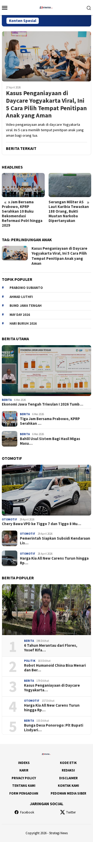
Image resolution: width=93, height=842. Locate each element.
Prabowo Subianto (26, 288)
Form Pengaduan (23, 793)
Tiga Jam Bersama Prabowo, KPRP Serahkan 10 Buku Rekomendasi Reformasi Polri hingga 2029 (22, 214)
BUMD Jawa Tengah (26, 305)
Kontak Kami (68, 785)
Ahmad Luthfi (21, 297)
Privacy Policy (24, 778)
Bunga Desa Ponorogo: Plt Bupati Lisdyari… (53, 727)
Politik (29, 661)
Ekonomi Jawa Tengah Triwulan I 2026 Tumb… (42, 404)
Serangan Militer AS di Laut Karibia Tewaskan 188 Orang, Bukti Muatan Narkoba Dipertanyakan (69, 211)
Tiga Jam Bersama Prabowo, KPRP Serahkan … (50, 421)
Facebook (27, 812)
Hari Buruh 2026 (23, 323)
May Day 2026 (20, 314)
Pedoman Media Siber (68, 793)
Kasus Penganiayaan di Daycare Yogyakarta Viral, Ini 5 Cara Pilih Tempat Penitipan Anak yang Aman (46, 104)
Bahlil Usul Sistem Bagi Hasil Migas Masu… (50, 441)
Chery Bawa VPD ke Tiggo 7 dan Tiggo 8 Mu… (41, 523)
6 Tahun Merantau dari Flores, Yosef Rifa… (50, 647)
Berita (7, 400)
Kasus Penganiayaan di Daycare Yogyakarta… (52, 687)
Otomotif (9, 519)
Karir (23, 770)
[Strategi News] (46, 7)
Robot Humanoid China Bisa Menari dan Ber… (55, 667)
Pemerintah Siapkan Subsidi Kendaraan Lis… (55, 540)
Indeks (24, 763)
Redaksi (68, 770)
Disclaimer (68, 778)
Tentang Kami (23, 785)
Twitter (71, 812)
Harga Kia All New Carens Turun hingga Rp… (54, 560)
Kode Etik (68, 763)
